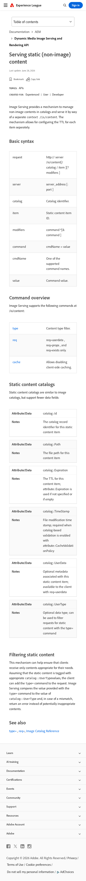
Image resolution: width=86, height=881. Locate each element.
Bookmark (19, 79)
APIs (21, 88)
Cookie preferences (38, 865)
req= (22, 731)
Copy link (35, 79)
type (15, 328)
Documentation (19, 32)
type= (13, 731)
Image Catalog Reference (42, 731)
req (15, 340)
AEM (38, 32)
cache (16, 362)
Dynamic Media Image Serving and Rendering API (35, 41)
